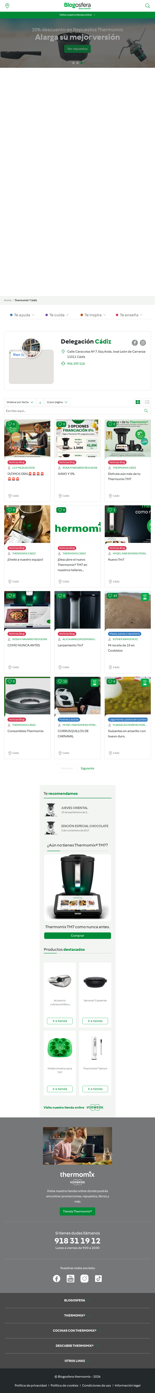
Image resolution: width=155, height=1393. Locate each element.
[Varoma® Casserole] (95, 980)
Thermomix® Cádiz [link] (26, 300)
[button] (148, 6)
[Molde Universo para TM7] (60, 1048)
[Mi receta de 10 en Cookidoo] (128, 614)
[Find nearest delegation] (7, 6)
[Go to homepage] (77, 5)
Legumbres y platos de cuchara (128, 719)
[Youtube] (70, 1278)
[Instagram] (84, 1278)
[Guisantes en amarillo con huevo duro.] (128, 700)
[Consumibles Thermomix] (27, 700)
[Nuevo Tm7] (128, 528)
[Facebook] (56, 1278)
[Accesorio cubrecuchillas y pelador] (60, 980)
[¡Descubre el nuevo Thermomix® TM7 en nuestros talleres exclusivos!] (77, 528)
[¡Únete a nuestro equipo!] (27, 528)
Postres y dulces (69, 719)
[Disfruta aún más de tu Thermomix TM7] (128, 443)
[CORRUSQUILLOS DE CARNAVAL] (77, 700)
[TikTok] (98, 1278)
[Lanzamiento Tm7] (77, 614)
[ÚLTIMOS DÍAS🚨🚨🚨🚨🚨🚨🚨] (27, 443)
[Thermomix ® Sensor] (95, 1048)
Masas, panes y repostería (125, 633)
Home (7, 300)
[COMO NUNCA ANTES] (27, 614)
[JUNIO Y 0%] (77, 443)
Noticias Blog (16, 462)
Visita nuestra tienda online (76, 14)
